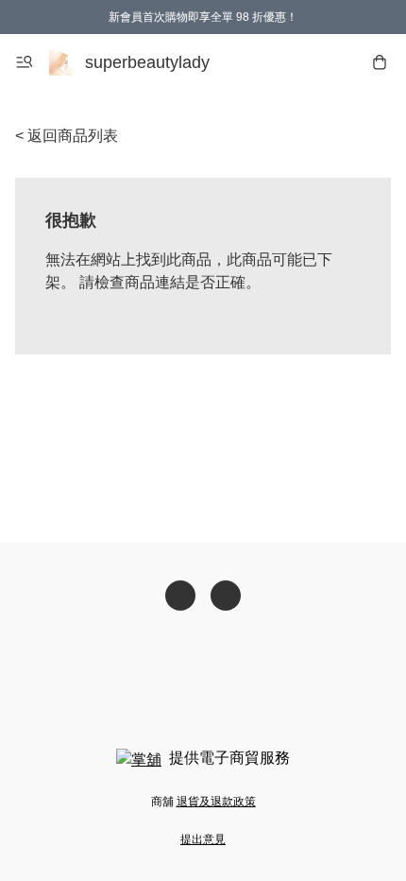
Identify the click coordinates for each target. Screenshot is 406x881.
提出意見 (203, 839)
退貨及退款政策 (216, 801)
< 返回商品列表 (66, 136)
